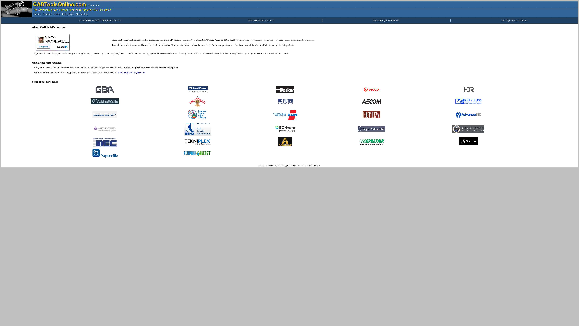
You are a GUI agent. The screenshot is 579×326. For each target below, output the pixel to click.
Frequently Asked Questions (131, 72)
